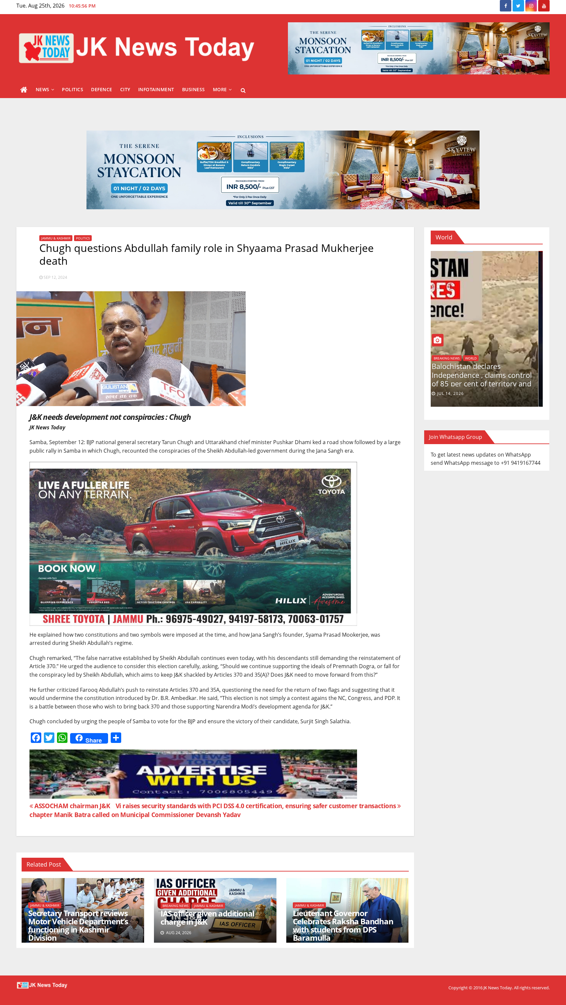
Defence (101, 89)
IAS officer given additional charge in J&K (207, 917)
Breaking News (175, 905)
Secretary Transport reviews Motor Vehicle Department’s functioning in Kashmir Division (78, 925)
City (125, 89)
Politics (72, 89)
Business (193, 89)
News (42, 89)
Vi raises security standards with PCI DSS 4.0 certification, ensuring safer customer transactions (256, 805)
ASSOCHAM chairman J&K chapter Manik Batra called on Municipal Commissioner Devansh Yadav (135, 810)
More (220, 89)
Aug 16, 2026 (456, 393)
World (444, 365)
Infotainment (156, 89)
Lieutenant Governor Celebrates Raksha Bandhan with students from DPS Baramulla (343, 925)
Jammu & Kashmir (55, 238)
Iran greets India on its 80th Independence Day (483, 377)
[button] (243, 90)
